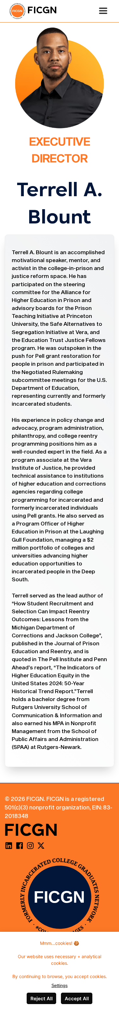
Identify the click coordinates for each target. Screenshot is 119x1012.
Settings (59, 985)
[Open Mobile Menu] (103, 11)
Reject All (41, 999)
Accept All (77, 999)
